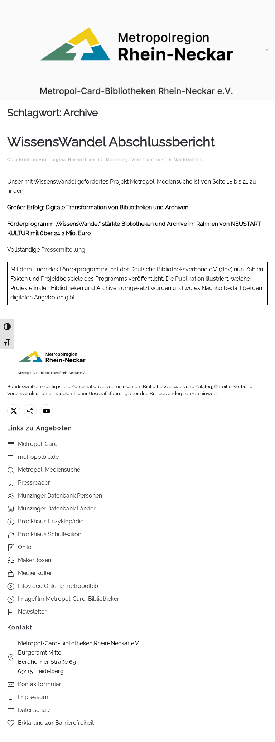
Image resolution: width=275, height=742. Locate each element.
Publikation (189, 278)
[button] (267, 50)
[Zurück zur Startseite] (136, 50)
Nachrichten (188, 159)
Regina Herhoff (68, 159)
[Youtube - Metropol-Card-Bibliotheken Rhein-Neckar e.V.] (46, 410)
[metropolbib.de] (30, 410)
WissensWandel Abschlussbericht (111, 141)
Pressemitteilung (63, 249)
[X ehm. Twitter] (13, 410)
